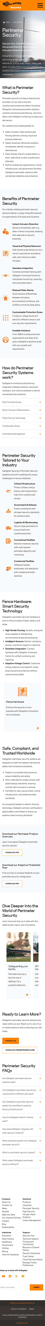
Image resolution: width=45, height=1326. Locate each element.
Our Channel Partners (11, 1217)
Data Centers (8, 1239)
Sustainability (8, 1227)
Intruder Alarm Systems (29, 1216)
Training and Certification (28, 1243)
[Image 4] (8, 541)
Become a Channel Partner (31, 1248)
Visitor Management (32, 1220)
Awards (5, 1211)
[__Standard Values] (4, 1276)
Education (6, 1235)
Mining (5, 1251)
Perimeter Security (31, 1208)
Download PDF (12, 852)
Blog (4, 1224)
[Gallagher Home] (12, 5)
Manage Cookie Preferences (30, 1264)
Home (7, 22)
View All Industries (10, 1254)
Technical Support (31, 1239)
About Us (6, 1202)
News (4, 1208)
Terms (31, 1309)
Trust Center (28, 1256)
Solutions (17, 22)
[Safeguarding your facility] (18, 947)
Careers (5, 1221)
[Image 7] (8, 528)
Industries (27, 1205)
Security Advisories (31, 1253)
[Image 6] (8, 510)
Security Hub (28, 1235)
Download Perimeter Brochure (20, 1050)
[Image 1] (8, 491)
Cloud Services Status (32, 1259)
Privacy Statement (19, 1309)
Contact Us (10, 1041)
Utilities (5, 1248)
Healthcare (7, 1242)
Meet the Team (8, 1214)
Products (27, 1202)
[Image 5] (8, 568)
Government (7, 1245)
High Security (29, 1211)
